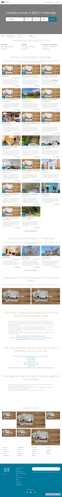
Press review (19, 477)
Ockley (19, 451)
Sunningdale (6, 455)
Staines (34, 453)
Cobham (48, 447)
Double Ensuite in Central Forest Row (30, 123)
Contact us (19, 483)
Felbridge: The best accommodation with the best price (31, 336)
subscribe (56, 468)
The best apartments (31, 358)
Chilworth (34, 447)
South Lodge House (46, 257)
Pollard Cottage (45, 123)
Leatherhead (6, 451)
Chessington (20, 447)
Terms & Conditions (21, 473)
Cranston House (6, 257)
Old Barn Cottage (7, 123)
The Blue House (45, 194)
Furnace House (25, 99)
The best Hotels (31, 361)
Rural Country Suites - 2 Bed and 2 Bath (12, 217)
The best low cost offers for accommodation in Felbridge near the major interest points (31, 367)
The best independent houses (31, 362)
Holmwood (49, 449)
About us (18, 470)
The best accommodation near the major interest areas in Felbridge (31, 356)
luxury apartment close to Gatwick (11, 194)
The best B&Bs (31, 359)
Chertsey (5, 447)
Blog (17, 479)
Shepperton (20, 453)
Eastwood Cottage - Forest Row (10, 147)
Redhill (33, 451)
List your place (19, 468)
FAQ (17, 475)
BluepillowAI (19, 485)
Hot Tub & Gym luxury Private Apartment (31, 147)
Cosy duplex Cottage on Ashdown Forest (31, 76)
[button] (26, 492)
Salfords (5, 453)
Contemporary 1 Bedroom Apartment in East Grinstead (15, 170)
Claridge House (25, 257)
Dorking (5, 449)
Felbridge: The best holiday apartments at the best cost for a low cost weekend (31, 337)
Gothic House (6, 76)
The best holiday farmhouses (31, 364)
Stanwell (48, 453)
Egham (19, 449)
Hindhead (34, 449)
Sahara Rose (45, 170)
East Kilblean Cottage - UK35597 (49, 99)
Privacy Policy (19, 471)
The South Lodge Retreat (28, 217)
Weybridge (20, 455)
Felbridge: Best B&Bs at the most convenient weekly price (31, 339)
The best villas (31, 366)
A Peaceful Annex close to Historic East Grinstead (33, 194)
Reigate (48, 451)
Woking (34, 455)
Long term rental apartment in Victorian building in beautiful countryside (19, 99)
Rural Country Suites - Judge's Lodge (30, 170)
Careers (18, 481)
